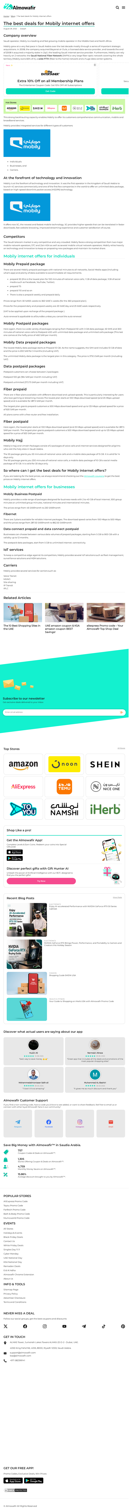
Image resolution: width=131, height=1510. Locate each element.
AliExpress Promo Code (16, 1201)
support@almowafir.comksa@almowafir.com (23, 1354)
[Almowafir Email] (5, 1354)
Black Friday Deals (13, 1237)
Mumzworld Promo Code (17, 1218)
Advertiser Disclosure (14, 1297)
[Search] (117, 7)
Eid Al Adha (10, 1270)
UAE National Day (13, 1258)
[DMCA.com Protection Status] (64, 1490)
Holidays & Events (13, 1233)
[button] (11, 108)
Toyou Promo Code (13, 1205)
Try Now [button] (41, 881)
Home (6, 16)
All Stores (121, 748)
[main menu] (123, 7)
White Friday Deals (13, 1245)
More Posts (117, 897)
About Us (8, 1278)
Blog (13, 16)
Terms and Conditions (15, 1302)
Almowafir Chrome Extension (19, 1274)
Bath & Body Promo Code (17, 1213)
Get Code (50, 91)
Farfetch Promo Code (15, 1209)
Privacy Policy (11, 1293)
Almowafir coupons (94, 476)
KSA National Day (13, 1262)
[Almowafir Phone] (5, 1361)
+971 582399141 (17, 1360)
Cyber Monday (11, 1253)
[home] (19, 6)
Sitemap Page (11, 1289)
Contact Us (9, 1241)
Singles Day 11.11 (12, 1249)
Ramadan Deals (12, 1266)
